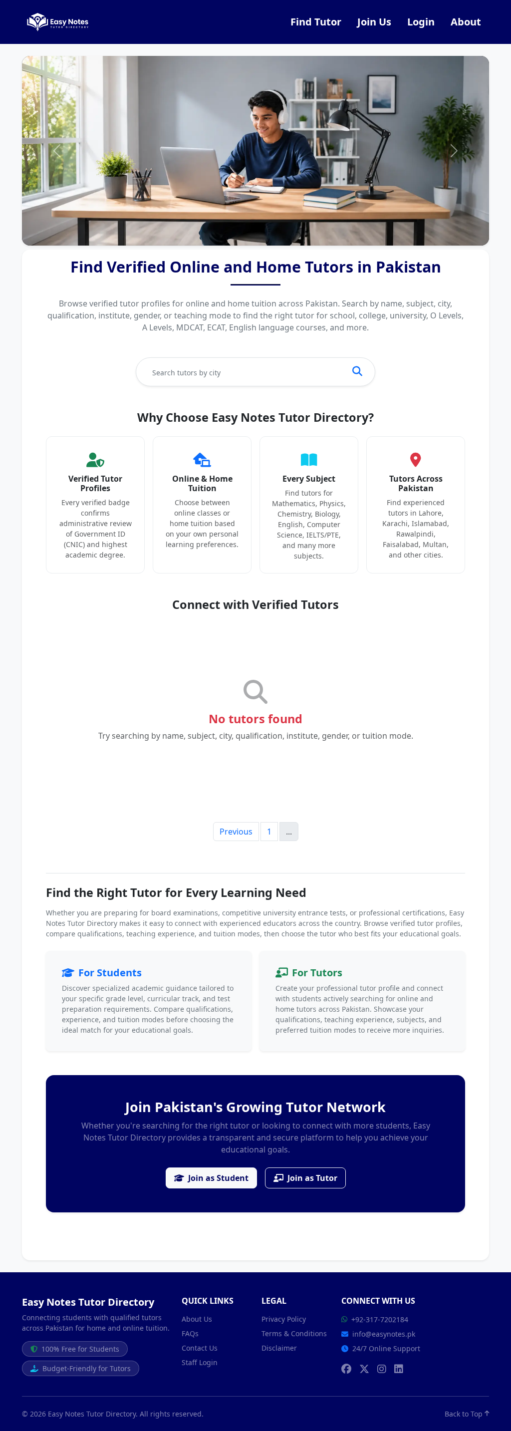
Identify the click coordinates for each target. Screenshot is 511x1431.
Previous (236, 831)
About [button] (466, 21)
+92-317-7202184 (379, 1319)
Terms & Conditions (294, 1333)
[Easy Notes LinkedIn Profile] (398, 1369)
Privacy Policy (283, 1319)
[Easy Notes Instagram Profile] (381, 1369)
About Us (197, 1319)
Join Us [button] (374, 21)
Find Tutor (315, 21)
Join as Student (218, 1177)
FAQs (190, 1333)
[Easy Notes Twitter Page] (364, 1369)
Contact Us (200, 1348)
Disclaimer (279, 1348)
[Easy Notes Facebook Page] (346, 1369)
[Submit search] (357, 371)
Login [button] (421, 21)
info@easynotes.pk (383, 1334)
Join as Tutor (312, 1177)
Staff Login (200, 1362)
